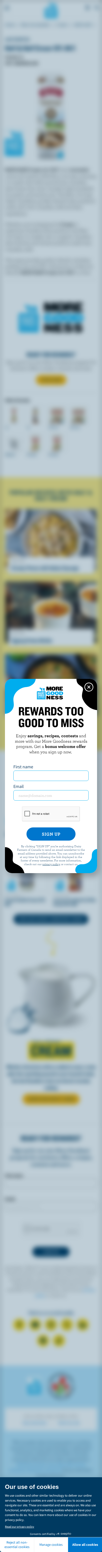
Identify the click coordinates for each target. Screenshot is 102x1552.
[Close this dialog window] (88, 687)
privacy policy (51, 864)
